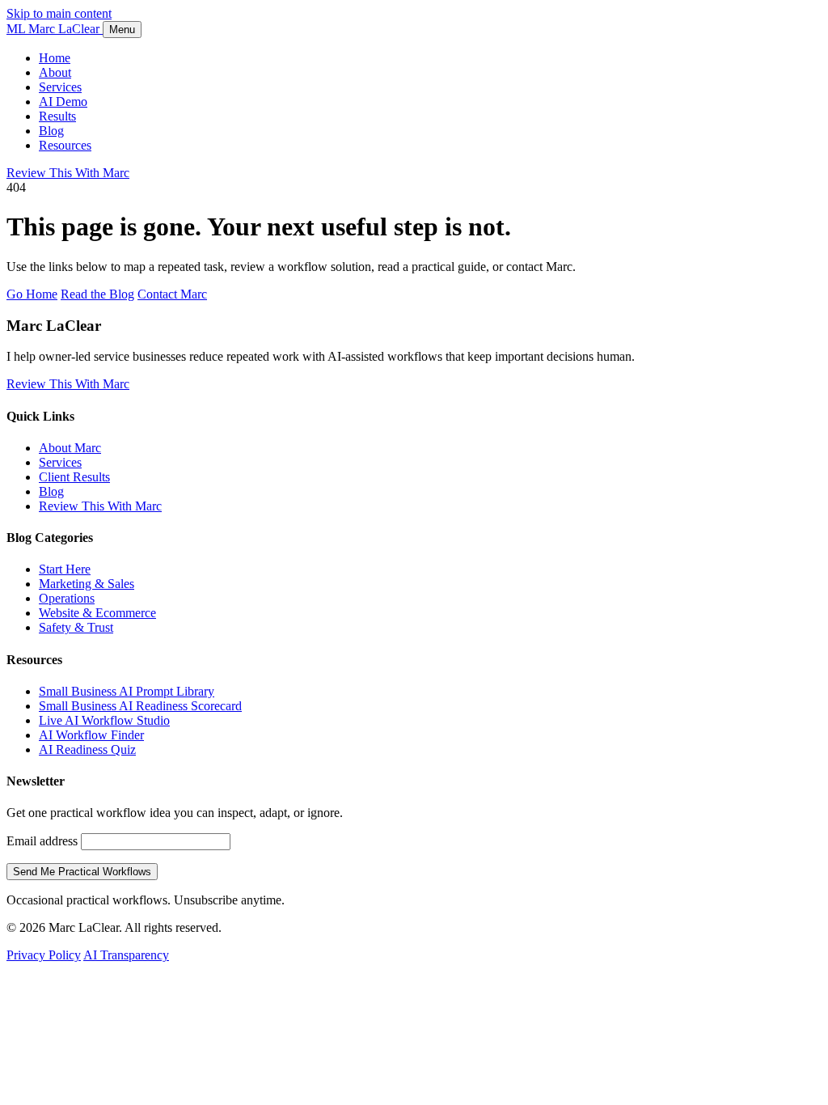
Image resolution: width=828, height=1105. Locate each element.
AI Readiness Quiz (87, 749)
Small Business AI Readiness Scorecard (140, 706)
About (55, 72)
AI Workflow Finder (91, 735)
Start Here (65, 569)
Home (54, 58)
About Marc (70, 448)
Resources (65, 145)
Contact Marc (172, 294)
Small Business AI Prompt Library (126, 691)
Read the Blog (97, 294)
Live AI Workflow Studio (104, 720)
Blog (51, 131)
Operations (67, 598)
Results (57, 116)
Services (60, 87)
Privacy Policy (43, 955)
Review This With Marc (67, 173)
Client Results (74, 477)
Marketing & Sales (86, 584)
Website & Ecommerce (97, 613)
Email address (42, 841)
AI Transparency (126, 955)
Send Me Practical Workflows (82, 872)
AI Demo (63, 101)
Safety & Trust (76, 627)
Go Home (31, 294)
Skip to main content (59, 13)
